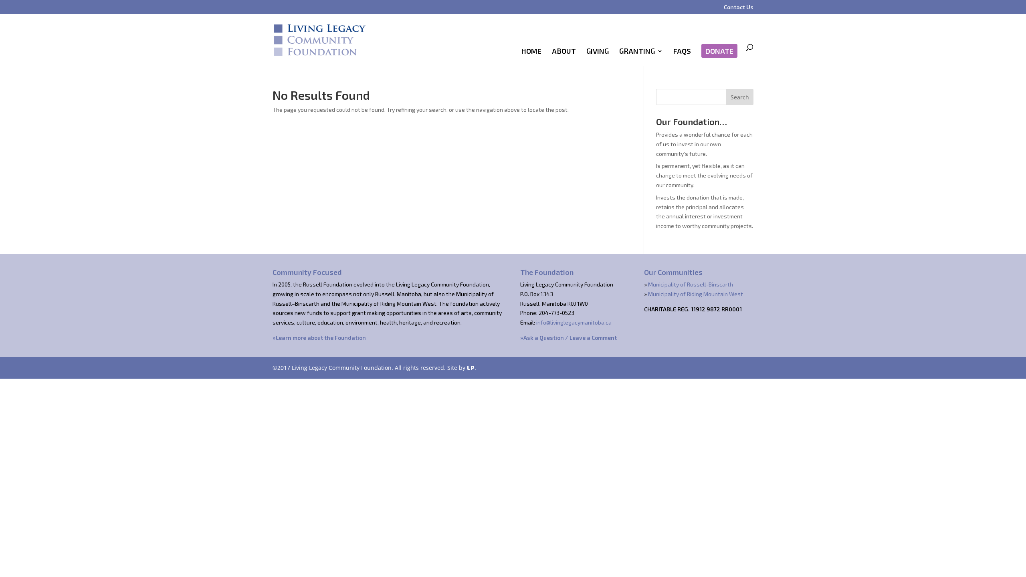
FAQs (682, 51)
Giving (597, 51)
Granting (637, 51)
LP (471, 367)
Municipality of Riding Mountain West (695, 294)
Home (531, 51)
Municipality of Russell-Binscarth (690, 284)
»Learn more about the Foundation (319, 337)
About (564, 51)
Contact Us (738, 7)
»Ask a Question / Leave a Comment (568, 337)
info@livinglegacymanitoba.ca (574, 322)
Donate (719, 50)
